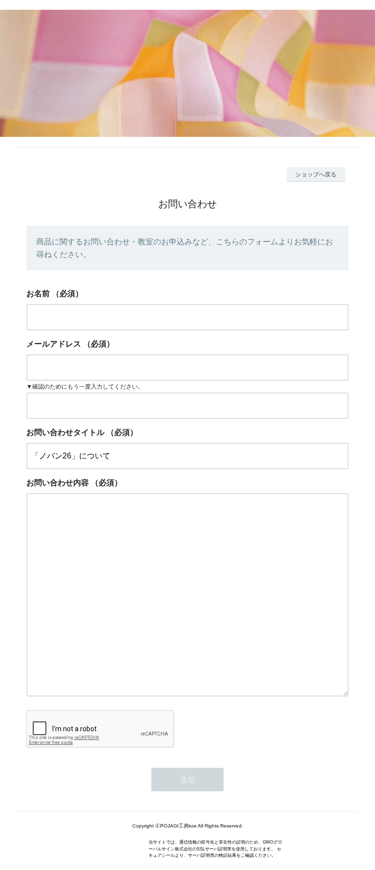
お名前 (38, 293)
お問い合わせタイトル (65, 432)
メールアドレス (53, 344)
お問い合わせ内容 (57, 482)
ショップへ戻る (315, 174)
